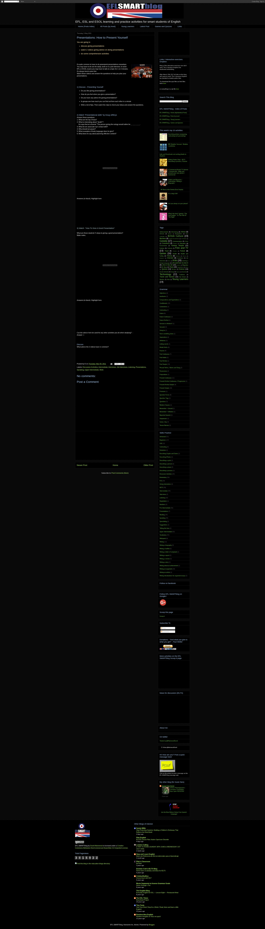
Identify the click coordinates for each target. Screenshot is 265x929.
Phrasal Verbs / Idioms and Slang (170, 368)
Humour (162, 258)
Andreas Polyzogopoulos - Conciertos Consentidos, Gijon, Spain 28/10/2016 (177, 789)
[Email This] (115, 364)
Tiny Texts (140, 905)
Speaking (80, 370)
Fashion (162, 248)
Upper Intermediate (92, 370)
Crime (186, 241)
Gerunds (162, 327)
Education (183, 243)
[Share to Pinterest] (123, 364)
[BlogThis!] (117, 364)
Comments (165, 632)
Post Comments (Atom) (119, 473)
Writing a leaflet (164, 548)
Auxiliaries (163, 296)
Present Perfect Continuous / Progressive (172, 381)
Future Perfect (164, 320)
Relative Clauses (165, 405)
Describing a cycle (165, 460)
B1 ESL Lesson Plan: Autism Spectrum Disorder (152, 839)
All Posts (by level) (108, 26)
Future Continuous (165, 317)
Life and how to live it (180, 263)
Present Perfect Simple (167, 384)
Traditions (182, 274)
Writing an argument (166, 569)
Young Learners (127, 26)
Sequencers (163, 418)
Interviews (112, 367)
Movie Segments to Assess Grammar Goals (153, 883)
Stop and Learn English (145, 854)
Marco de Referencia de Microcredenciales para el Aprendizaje (157, 856)
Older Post (148, 465)
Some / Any (163, 422)
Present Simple (164, 388)
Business (163, 238)
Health (175, 254)
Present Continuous (166, 378)
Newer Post (82, 465)
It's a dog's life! (173, 193)
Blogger (151, 925)
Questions (163, 401)
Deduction (163, 450)
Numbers (162, 504)
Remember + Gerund (166, 408)
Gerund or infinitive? (166, 323)
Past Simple (163, 364)
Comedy (163, 240)
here (164, 83)
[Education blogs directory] (92, 863)
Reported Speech (165, 415)
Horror (184, 256)
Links (180, 26)
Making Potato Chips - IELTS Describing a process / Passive (177, 160)
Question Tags (164, 398)
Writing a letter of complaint (168, 552)
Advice (183, 232)
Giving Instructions (165, 484)
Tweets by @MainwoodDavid (169, 741)
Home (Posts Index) (86, 26)
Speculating (163, 521)
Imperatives (163, 337)
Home (115, 465)
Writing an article (165, 572)
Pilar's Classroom (143, 861)
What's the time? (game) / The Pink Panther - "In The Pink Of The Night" (177, 215)
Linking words (164, 344)
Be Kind (139, 863)
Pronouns (162, 391)
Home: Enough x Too (143, 885)
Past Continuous (164, 354)
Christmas (183, 238)
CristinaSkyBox (142, 876)
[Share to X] (119, 364)
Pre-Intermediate (165, 508)
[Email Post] (111, 364)
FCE (161, 481)
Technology (165, 274)
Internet (170, 258)
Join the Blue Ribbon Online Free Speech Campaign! (174, 813)
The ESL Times (142, 898)
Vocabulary (163, 535)
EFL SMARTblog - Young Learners (170, 119)
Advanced (163, 437)
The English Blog (143, 891)
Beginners (163, 440)
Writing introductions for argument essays (172, 576)
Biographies (178, 234)
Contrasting (163, 310)
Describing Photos (165, 457)
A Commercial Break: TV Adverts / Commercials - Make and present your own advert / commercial (178, 172)
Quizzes (164, 269)
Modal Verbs (163, 347)
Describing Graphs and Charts (169, 453)
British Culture (175, 235)
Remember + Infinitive (166, 412)
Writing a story (164, 562)
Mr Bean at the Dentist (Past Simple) (172, 189)
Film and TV (181, 247)
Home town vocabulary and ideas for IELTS (151, 871)
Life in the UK (167, 265)
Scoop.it (162, 616)
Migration (185, 265)
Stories (178, 272)
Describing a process (166, 470)
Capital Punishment (174, 238)
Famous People (177, 245)
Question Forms (164, 395)
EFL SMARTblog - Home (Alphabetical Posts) (173, 113)
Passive (162, 351)
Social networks (164, 272)
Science (182, 269)
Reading (162, 515)
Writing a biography (166, 545)
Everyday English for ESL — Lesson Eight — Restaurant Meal (157, 892)
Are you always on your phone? (178, 203)
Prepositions (163, 374)
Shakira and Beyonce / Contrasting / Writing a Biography (175, 181)
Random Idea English (144, 914)
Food (167, 251)
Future (182, 251)
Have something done (166, 334)
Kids (175, 260)
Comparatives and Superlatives (169, 300)
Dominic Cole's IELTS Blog (146, 869)
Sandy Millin (141, 828)
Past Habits (163, 357)
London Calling (142, 845)
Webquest (163, 538)
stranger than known (168, 786)
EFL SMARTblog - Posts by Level (169, 116)
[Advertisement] (114, 446)
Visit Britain (182, 277)
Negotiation (180, 267)
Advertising (174, 232)
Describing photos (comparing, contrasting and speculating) (177, 135)
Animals (162, 234)
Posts (164, 628)
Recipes (174, 269)
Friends (175, 251)
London (178, 265)
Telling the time (164, 528)
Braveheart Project (142, 900)
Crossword (166, 243)
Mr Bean (164, 267)
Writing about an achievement (169, 565)
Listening (131, 367)
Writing (162, 542)
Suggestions (163, 525)
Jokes (169, 261)
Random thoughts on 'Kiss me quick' (148, 916)
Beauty (170, 234)
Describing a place (165, 467)
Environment (163, 245)
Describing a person (166, 464)
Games (163, 253)
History (169, 256)
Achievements (164, 232)
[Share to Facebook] (121, 364)
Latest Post (144, 26)
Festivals (169, 248)
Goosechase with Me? (143, 878)
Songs (172, 272)
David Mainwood (96, 846)
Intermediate (103, 367)
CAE (161, 443)
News (186, 267)
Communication (177, 241)
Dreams (175, 243)
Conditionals (163, 303)
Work (101, 370)
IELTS (161, 487)
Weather (162, 279)
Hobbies (178, 256)
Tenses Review (164, 425)
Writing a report (164, 555)
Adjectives (163, 293)
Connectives (163, 307)
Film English (141, 838)
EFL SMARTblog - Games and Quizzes (171, 123)
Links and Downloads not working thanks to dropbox (173, 155)
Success (184, 272)
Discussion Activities (90, 367)
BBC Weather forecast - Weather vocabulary (178, 145)
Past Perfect (163, 361)
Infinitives (163, 340)
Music (171, 267)
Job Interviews (122, 367)
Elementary (163, 477)
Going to (162, 330)
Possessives (163, 371)
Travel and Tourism (167, 277)
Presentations (141, 367)
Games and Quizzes (163, 26)
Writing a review (165, 559)
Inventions (180, 258)
